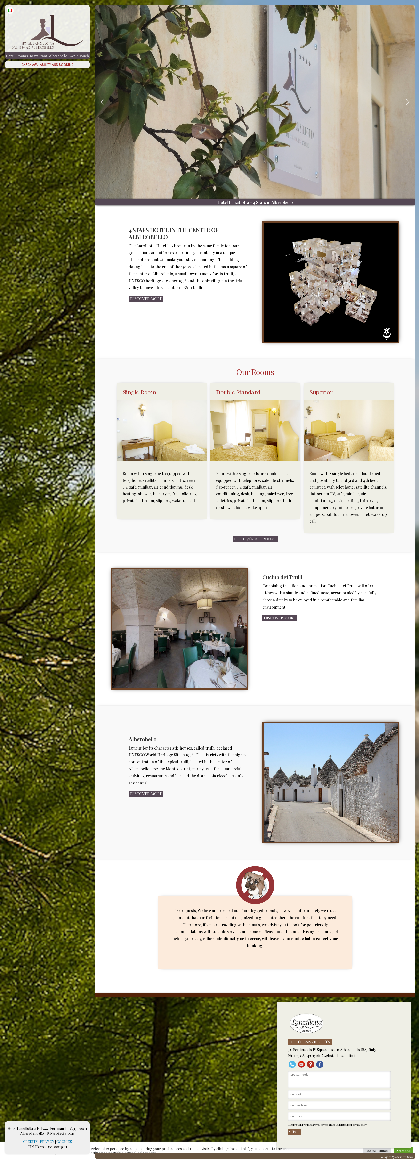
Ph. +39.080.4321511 (303, 1055)
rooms (22, 56)
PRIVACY (47, 1141)
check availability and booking (47, 64)
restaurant (38, 56)
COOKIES (64, 1141)
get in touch (79, 56)
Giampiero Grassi (404, 1157)
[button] (102, 102)
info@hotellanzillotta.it (337, 1055)
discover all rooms (255, 539)
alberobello (58, 56)
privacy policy (360, 1124)
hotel (10, 56)
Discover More (146, 298)
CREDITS (30, 1141)
